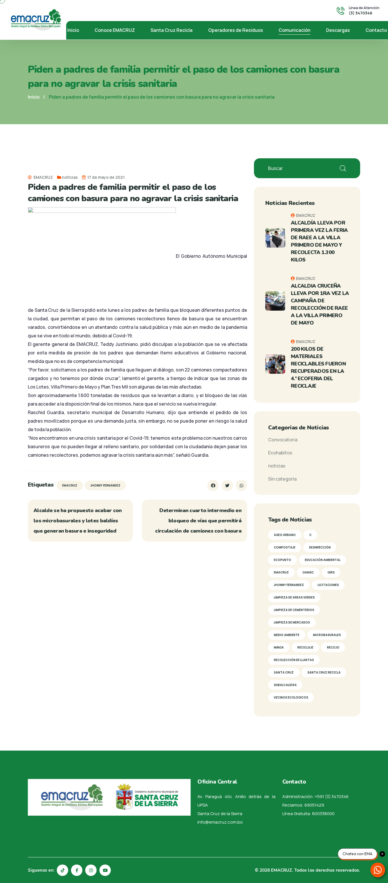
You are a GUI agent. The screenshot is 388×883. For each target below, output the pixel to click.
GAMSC (308, 572)
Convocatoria (282, 440)
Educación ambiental (323, 560)
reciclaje (305, 647)
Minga (279, 647)
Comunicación (294, 30)
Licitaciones (328, 585)
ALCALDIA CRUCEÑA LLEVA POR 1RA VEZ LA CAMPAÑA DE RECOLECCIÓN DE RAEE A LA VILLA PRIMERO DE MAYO (320, 304)
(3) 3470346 (360, 13)
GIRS (331, 572)
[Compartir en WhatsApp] (241, 485)
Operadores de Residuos (235, 30)
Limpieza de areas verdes (294, 597)
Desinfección (320, 547)
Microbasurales (327, 635)
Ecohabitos (280, 453)
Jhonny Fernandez (105, 485)
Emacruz (69, 485)
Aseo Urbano (285, 535)
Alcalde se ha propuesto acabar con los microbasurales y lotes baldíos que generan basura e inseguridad (78, 520)
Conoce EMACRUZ (115, 30)
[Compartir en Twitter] (227, 485)
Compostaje (284, 547)
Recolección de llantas (294, 660)
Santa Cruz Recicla (172, 30)
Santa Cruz (284, 672)
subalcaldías (285, 685)
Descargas (338, 30)
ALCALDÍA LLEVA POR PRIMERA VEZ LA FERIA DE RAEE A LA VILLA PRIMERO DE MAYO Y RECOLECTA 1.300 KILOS (319, 241)
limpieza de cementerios (294, 610)
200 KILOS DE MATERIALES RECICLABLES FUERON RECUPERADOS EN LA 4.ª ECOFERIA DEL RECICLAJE (318, 367)
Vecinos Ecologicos (291, 697)
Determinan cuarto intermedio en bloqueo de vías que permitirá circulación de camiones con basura (198, 520)
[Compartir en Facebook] (213, 485)
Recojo (333, 647)
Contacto (376, 30)
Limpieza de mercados (292, 622)
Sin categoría (282, 479)
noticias (70, 177)
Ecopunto (282, 560)
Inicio (73, 30)
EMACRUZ (43, 177)
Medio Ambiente (286, 635)
